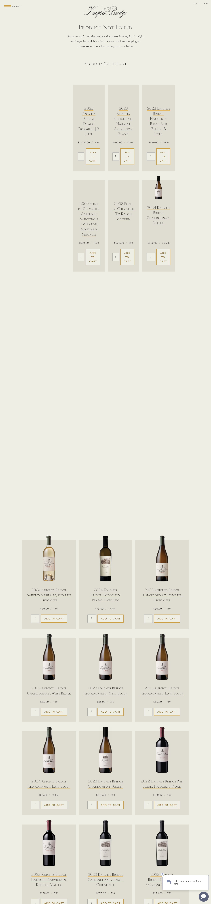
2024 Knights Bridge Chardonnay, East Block (49, 784)
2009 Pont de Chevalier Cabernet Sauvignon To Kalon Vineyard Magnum (89, 219)
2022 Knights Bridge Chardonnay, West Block (49, 691)
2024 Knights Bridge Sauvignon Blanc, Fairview (105, 595)
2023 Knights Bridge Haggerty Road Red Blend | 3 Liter (158, 121)
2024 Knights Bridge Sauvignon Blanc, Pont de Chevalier (49, 595)
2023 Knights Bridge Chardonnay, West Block (105, 691)
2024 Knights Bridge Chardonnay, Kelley (158, 215)
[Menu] (7, 6)
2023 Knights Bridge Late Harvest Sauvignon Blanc (123, 121)
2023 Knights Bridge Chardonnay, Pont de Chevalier (162, 595)
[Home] (105, 12)
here (108, 41)
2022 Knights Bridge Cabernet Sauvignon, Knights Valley (49, 880)
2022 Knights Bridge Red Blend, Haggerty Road (162, 784)
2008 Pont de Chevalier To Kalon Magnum (123, 211)
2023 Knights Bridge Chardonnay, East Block (162, 691)
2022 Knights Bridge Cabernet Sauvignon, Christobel (105, 880)
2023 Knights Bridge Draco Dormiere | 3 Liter (88, 121)
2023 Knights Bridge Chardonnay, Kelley (105, 784)
